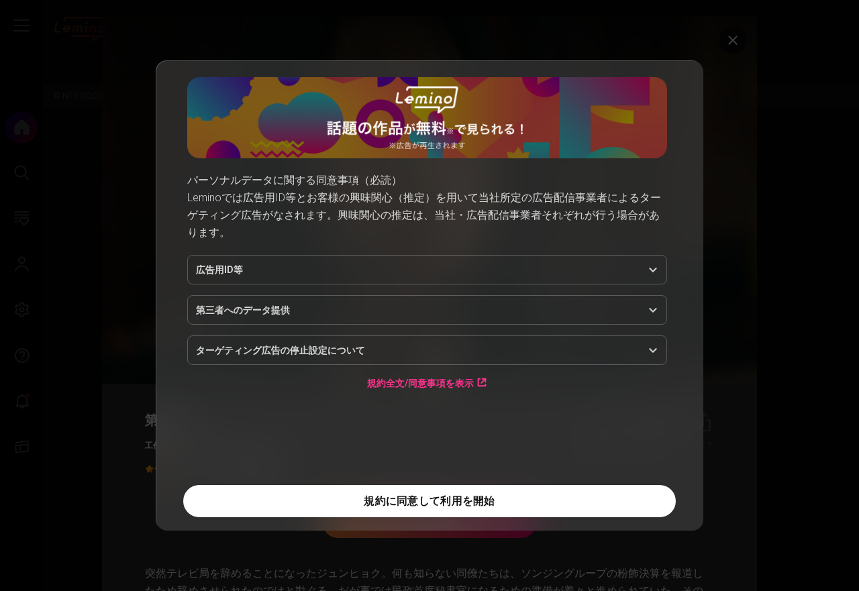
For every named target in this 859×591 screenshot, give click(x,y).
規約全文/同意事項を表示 (420, 383)
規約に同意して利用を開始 (429, 500)
